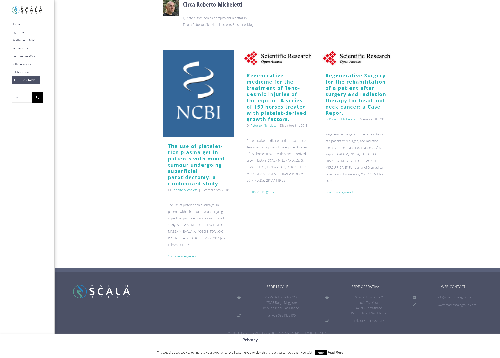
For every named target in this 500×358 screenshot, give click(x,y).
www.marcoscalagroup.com (457, 305)
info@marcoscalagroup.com (457, 297)
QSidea (323, 333)
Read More (335, 352)
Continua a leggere (181, 256)
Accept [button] (321, 352)
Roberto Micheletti (185, 190)
